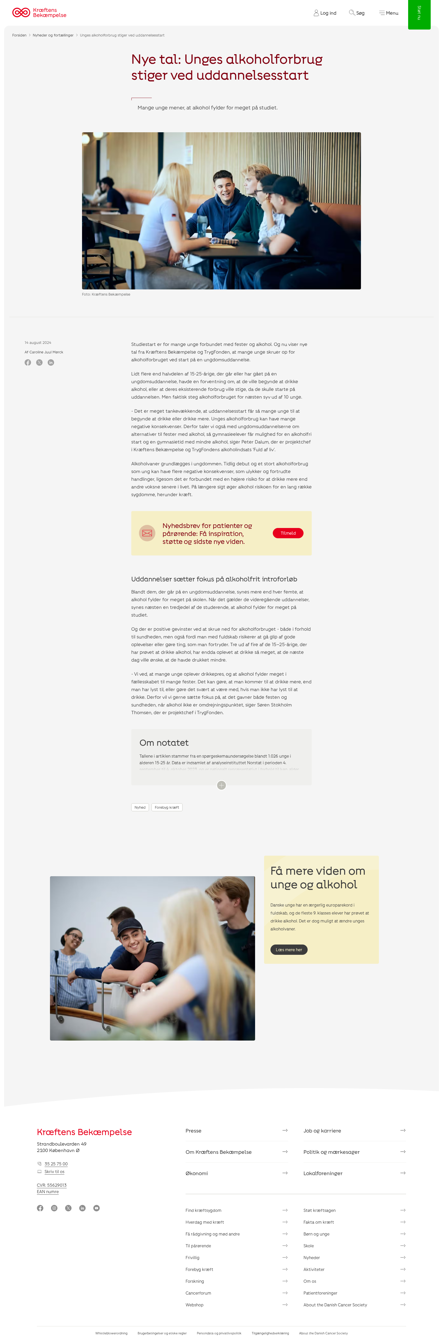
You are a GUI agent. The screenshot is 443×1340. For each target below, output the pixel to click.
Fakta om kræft (319, 1222)
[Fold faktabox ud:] (221, 785)
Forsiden (19, 35)
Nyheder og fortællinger (53, 35)
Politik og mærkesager (332, 1152)
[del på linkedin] (51, 362)
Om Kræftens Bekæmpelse (219, 1152)
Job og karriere (322, 1130)
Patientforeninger (320, 1292)
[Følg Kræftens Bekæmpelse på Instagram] (54, 1208)
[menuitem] (323, 12)
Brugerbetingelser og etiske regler (162, 1333)
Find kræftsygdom (204, 1210)
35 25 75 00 (56, 1163)
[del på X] (39, 362)
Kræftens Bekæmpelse (84, 1131)
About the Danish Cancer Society (335, 1304)
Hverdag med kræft (205, 1222)
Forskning (195, 1281)
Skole (309, 1245)
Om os (310, 1281)
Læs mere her (289, 949)
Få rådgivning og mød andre (213, 1233)
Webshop (195, 1304)
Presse (194, 1130)
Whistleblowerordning (111, 1333)
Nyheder (312, 1257)
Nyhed (140, 807)
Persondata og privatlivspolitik (219, 1333)
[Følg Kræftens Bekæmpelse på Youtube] (96, 1208)
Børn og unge (316, 1233)
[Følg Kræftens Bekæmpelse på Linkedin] (82, 1208)
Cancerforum (198, 1292)
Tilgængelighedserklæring (270, 1333)
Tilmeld (288, 533)
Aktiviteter (314, 1269)
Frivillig (192, 1257)
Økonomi (197, 1173)
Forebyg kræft (167, 807)
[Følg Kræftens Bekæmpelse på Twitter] (68, 1208)
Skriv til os (54, 1171)
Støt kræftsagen (320, 1210)
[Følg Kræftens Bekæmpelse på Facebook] (40, 1208)
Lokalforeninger (323, 1173)
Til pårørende (198, 1245)
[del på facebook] (28, 362)
